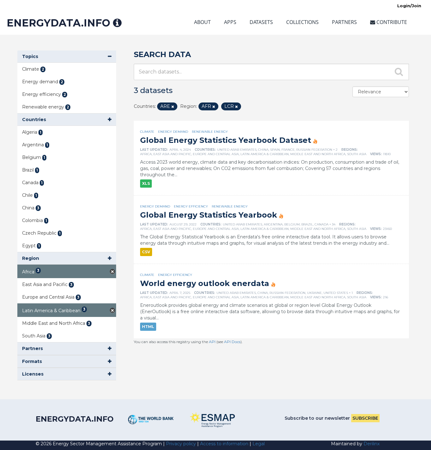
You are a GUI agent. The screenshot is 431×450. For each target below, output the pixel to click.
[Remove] (172, 106)
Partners (344, 22)
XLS (146, 183)
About (202, 22)
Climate (147, 132)
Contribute (391, 22)
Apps (230, 22)
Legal (258, 444)
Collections (302, 22)
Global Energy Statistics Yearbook (208, 214)
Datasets (261, 22)
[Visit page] (151, 419)
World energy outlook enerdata (204, 283)
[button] (66, 56)
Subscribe (365, 418)
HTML (148, 326)
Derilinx (371, 444)
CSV (146, 251)
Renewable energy (210, 132)
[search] (399, 71)
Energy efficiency (191, 206)
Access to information (224, 444)
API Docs (232, 341)
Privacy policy (181, 444)
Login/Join (409, 5)
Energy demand (173, 132)
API (212, 341)
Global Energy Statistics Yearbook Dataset (225, 140)
